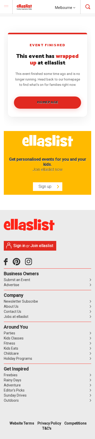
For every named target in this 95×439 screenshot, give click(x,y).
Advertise (11, 285)
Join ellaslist (41, 245)
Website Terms (22, 423)
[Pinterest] (18, 264)
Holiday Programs (18, 358)
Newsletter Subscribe (21, 301)
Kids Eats (11, 348)
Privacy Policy (49, 423)
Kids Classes (14, 338)
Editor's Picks (14, 390)
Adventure (12, 385)
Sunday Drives (15, 395)
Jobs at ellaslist (16, 317)
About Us (11, 306)
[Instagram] (29, 264)
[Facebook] (7, 264)
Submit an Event (17, 280)
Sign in (19, 245)
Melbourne (64, 8)
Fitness (9, 343)
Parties (9, 333)
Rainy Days (12, 380)
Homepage (47, 102)
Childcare (11, 353)
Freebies (10, 375)
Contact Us (12, 312)
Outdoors (11, 400)
